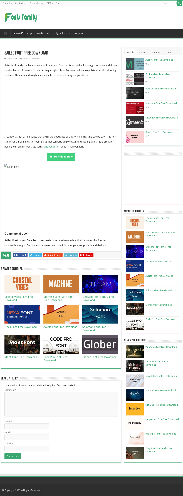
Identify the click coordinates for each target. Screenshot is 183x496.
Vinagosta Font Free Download (161, 347)
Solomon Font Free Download (94, 328)
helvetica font (52, 146)
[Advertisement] (114, 18)
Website (8, 443)
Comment (10, 390)
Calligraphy (59, 33)
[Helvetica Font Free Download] (135, 93)
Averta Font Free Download (60, 327)
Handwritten (42, 33)
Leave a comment (31, 59)
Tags (168, 52)
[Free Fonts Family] (21, 16)
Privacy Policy (36, 3)
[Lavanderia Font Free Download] (135, 122)
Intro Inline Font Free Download (161, 376)
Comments (156, 52)
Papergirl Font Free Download (160, 433)
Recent (142, 52)
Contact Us (20, 3)
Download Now (63, 156)
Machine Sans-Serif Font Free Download (58, 298)
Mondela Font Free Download (160, 390)
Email (8, 432)
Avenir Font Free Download (159, 59)
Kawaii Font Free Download (159, 132)
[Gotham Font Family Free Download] (135, 79)
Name (8, 421)
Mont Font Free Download (20, 357)
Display (79, 33)
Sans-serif (17, 33)
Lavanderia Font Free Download (161, 117)
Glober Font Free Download (99, 357)
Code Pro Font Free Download (55, 358)
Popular (131, 52)
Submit (59, 3)
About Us (7, 3)
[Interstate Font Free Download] (135, 108)
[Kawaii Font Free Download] (135, 137)
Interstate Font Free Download (161, 103)
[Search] (179, 3)
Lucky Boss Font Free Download (161, 405)
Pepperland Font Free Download (162, 419)
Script (30, 33)
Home (5, 33)
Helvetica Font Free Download (160, 88)
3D (69, 33)
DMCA (50, 3)
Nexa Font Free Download (20, 327)
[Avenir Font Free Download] (135, 64)
